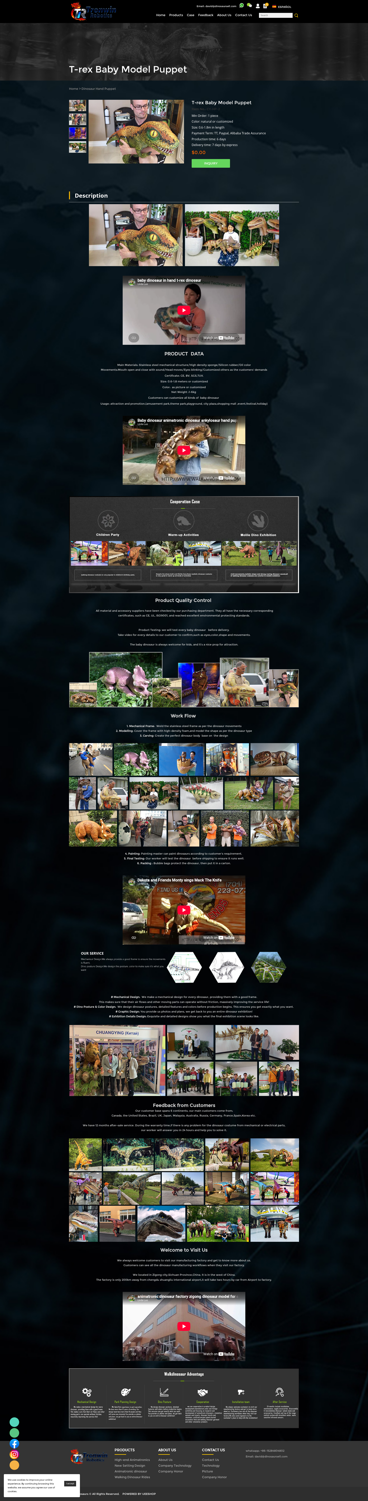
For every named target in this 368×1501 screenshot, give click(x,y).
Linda (14, 1422)
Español (284, 7)
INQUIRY (211, 163)
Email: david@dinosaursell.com (216, 6)
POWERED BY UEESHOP (139, 1494)
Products (176, 15)
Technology (211, 1465)
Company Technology (174, 1465)
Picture (207, 1471)
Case (190, 15)
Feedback (205, 15)
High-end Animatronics (132, 1460)
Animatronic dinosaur (131, 1471)
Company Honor (170, 1471)
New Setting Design (130, 1465)
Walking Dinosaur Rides (132, 1477)
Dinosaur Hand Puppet (98, 89)
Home (160, 15)
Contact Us (243, 15)
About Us (224, 15)
